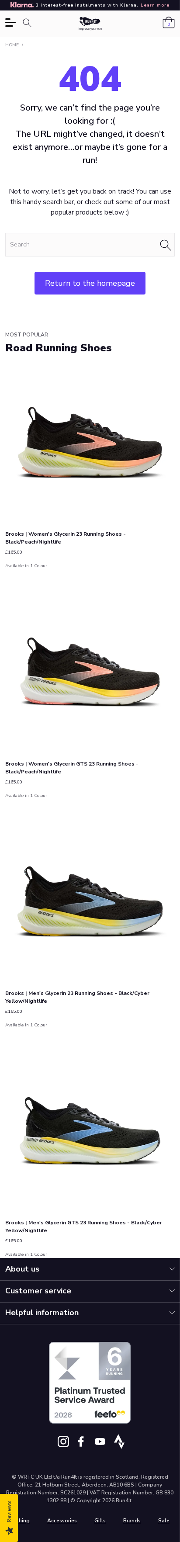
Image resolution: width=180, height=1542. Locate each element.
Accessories (62, 1520)
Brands (132, 1520)
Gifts (100, 1520)
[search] (89, 244)
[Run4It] (90, 24)
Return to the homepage (90, 283)
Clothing (19, 1520)
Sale (164, 1520)
